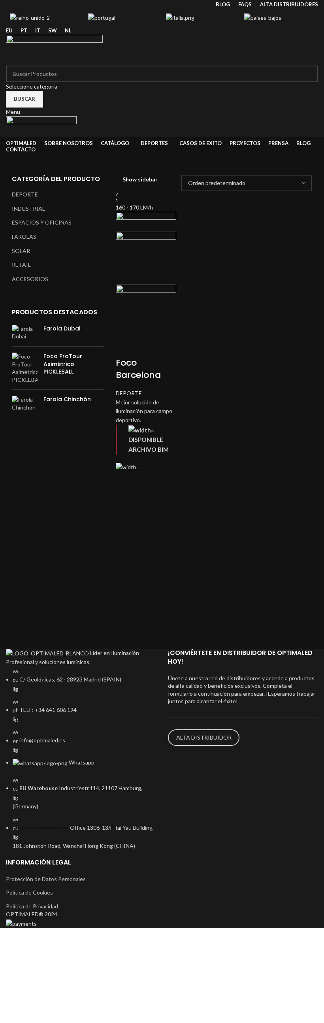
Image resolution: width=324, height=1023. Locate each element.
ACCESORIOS (30, 279)
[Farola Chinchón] (25, 403)
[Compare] (126, 347)
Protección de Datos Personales (46, 879)
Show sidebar (140, 180)
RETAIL (21, 264)
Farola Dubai (61, 328)
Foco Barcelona (138, 369)
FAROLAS (24, 236)
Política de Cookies (29, 892)
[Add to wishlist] (126, 481)
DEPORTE (25, 194)
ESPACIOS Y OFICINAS (42, 222)
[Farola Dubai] (25, 332)
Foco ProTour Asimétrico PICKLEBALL (62, 364)
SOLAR (21, 250)
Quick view (126, 501)
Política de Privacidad (32, 906)
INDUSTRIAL (28, 208)
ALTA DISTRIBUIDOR (204, 737)
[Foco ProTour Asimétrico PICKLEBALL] (25, 368)
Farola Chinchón (67, 399)
